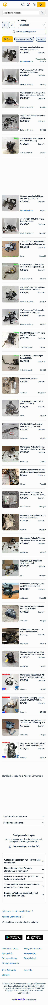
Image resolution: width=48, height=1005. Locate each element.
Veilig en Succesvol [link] (32, 948)
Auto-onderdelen (22, 39)
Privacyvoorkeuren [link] (10, 963)
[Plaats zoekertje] (41, 4)
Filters (9, 39)
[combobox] (21, 13)
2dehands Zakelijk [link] (10, 948)
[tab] (5, 25)
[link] (5, 4)
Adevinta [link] (28, 970)
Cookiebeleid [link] (30, 958)
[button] (28, 4)
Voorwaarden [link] (30, 953)
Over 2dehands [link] (9, 970)
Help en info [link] (7, 953)
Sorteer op (22, 20)
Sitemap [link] (6, 975)
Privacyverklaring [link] (10, 958)
